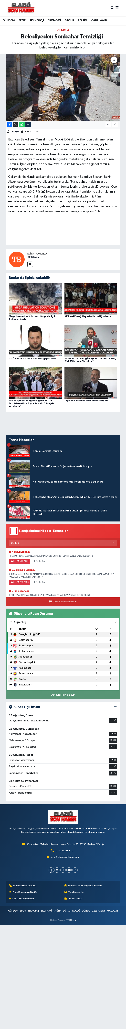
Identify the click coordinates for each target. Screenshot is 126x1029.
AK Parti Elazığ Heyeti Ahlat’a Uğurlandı (87, 316)
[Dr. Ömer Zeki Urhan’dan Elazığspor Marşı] (35, 340)
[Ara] (112, 8)
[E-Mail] (30, 264)
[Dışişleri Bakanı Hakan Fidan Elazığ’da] (90, 382)
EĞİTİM (82, 20)
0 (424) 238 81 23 (65, 850)
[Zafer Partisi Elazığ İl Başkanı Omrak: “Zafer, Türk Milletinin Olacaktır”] (90, 340)
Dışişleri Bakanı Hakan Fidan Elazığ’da (86, 401)
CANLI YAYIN (99, 20)
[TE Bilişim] (17, 259)
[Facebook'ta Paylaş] (9, 124)
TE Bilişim (15, 132)
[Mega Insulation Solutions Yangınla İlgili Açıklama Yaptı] (35, 298)
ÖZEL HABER (98, 911)
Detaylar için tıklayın (63, 695)
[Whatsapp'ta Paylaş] (22, 124)
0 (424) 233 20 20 (21, 582)
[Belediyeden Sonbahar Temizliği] (63, 87)
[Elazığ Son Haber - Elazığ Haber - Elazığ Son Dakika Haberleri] (21, 8)
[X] (57, 870)
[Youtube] (69, 870)
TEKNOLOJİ (37, 20)
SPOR (22, 20)
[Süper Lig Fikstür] (115, 707)
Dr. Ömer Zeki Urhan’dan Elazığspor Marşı (33, 359)
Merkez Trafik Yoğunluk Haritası (85, 885)
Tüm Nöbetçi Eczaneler (64, 602)
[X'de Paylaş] (15, 124)
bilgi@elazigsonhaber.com (65, 857)
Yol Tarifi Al (40, 561)
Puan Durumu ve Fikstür (25, 892)
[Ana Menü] (117, 8)
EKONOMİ (54, 20)
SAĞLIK (69, 20)
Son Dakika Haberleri (23, 898)
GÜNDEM (8, 20)
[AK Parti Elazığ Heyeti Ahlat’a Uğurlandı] (90, 298)
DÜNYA (86, 911)
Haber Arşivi (75, 898)
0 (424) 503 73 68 (21, 561)
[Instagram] (63, 870)
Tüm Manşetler (76, 892)
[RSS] (75, 870)
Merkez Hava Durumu (24, 885)
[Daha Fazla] (28, 124)
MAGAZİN (112, 911)
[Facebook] (51, 870)
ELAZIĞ (76, 911)
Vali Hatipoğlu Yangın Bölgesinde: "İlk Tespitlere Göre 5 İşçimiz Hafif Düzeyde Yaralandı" (31, 403)
